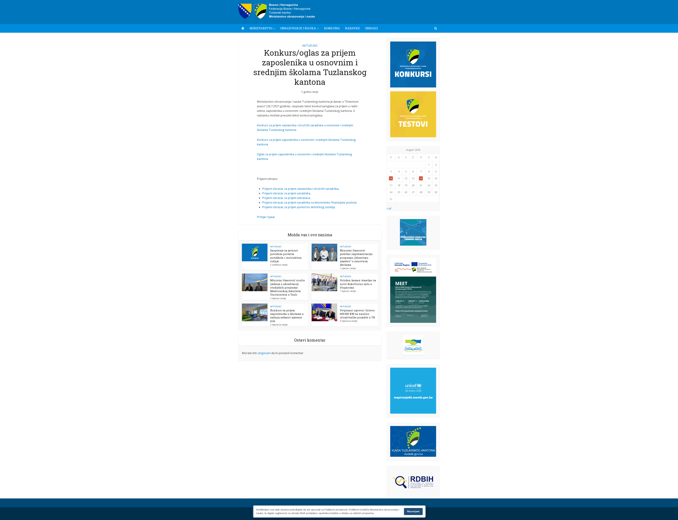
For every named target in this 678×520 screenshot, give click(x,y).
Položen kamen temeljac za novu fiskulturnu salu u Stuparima (358, 283)
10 (390, 178)
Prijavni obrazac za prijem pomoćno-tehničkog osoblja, (298, 207)
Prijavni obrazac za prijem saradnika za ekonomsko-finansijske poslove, (309, 202)
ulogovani (264, 353)
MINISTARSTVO (261, 28)
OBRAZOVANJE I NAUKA (298, 28)
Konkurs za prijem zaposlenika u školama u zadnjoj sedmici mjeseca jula (287, 316)
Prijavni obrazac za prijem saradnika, (286, 193)
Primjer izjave (266, 217)
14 (421, 178)
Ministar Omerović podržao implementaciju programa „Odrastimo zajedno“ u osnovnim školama (356, 257)
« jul (389, 208)
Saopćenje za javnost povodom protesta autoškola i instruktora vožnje (286, 256)
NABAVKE (352, 28)
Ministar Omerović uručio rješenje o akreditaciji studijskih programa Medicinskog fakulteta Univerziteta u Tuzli (287, 287)
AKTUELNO (309, 46)
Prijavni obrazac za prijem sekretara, (286, 198)
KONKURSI (332, 28)
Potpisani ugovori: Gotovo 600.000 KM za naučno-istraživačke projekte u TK (357, 314)
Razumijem (413, 511)
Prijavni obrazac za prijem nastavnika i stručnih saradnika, (300, 189)
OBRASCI (371, 28)
